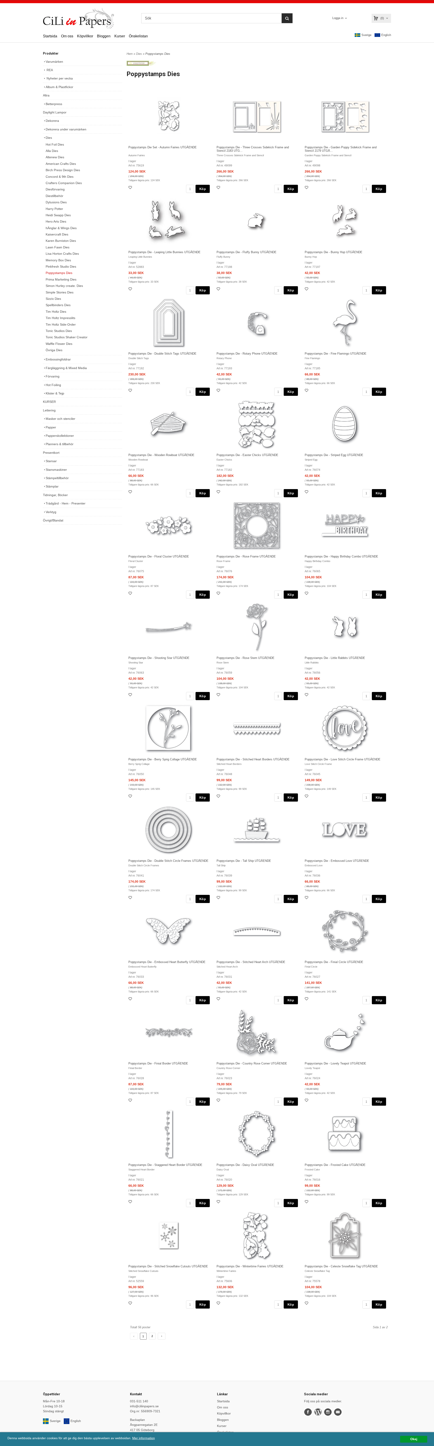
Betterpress (54, 104)
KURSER (49, 402)
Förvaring (52, 376)
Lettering (49, 410)
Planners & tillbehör (59, 444)
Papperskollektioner (60, 435)
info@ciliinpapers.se (144, 1406)
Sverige (366, 35)
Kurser (119, 36)
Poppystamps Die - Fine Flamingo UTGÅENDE (335, 353)
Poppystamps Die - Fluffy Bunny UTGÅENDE (246, 252)
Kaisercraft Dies (57, 234)
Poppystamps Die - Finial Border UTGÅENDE (158, 1063)
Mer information (143, 1438)
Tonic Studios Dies (59, 331)
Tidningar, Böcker (55, 495)
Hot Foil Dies (55, 144)
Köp (202, 189)
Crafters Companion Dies (64, 183)
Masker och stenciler (60, 418)
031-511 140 (139, 1401)
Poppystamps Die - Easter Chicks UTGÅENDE (247, 455)
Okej (413, 1439)
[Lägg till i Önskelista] (130, 188)
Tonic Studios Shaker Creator (66, 337)
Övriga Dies (54, 350)
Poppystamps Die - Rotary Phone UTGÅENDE (247, 353)
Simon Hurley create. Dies (64, 286)
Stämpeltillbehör (57, 478)
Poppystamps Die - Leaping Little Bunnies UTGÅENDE (164, 252)
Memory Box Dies (58, 260)
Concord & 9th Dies (59, 176)
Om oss (67, 36)
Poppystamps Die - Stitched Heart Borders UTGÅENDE (253, 759)
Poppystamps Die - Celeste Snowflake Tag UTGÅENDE (341, 1266)
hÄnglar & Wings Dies (61, 228)
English (386, 35)
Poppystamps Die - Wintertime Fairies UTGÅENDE (250, 1266)
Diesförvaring (55, 189)
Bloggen (104, 36)
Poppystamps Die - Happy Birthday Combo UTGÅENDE (341, 556)
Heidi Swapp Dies (58, 215)
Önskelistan (138, 36)
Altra (46, 95)
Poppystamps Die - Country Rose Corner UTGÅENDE (252, 1063)
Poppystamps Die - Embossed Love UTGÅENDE (337, 860)
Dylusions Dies (56, 202)
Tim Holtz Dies (56, 311)
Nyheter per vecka (59, 78)
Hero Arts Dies (56, 221)
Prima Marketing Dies (61, 279)
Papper (51, 427)
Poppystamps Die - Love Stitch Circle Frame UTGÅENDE (342, 759)
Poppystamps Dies (59, 273)
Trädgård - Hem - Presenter (65, 503)
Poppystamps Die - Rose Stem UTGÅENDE (245, 658)
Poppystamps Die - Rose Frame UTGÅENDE (246, 556)
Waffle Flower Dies (59, 344)
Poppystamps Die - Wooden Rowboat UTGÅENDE (161, 455)
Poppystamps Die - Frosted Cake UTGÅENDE (335, 1165)
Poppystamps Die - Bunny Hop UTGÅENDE (333, 252)
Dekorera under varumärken (66, 129)
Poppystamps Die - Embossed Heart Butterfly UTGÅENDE (166, 962)
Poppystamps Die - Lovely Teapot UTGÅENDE (335, 1063)
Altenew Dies (55, 157)
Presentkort (51, 452)
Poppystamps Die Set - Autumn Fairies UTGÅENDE (162, 147)
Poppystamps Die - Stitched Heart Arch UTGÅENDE (251, 962)
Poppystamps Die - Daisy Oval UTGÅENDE (245, 1165)
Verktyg (51, 512)
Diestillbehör (54, 196)
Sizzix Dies (53, 298)
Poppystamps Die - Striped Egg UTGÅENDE (334, 455)
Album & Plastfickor (59, 87)
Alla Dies (52, 151)
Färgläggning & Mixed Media (66, 368)
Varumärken (54, 61)
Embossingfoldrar (58, 359)
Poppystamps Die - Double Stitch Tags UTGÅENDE (162, 353)
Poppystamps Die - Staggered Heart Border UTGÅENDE (165, 1165)
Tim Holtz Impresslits (60, 318)
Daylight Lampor (54, 112)
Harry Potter (54, 209)
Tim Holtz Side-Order (61, 324)
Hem (130, 53)
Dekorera (52, 121)
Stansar (51, 461)
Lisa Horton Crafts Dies (62, 253)
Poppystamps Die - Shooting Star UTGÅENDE (158, 658)
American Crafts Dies (61, 164)
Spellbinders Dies (58, 305)
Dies (49, 137)
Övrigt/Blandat (53, 520)
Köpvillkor (85, 36)
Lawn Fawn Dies (57, 247)
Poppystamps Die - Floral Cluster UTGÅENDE (158, 556)
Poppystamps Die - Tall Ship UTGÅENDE (244, 860)
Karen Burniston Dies (61, 241)
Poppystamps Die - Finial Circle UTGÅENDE (334, 962)
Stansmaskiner (56, 469)
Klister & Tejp (55, 393)
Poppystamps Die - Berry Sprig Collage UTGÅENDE (162, 759)
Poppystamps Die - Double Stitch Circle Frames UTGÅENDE (168, 860)
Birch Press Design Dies (63, 170)
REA (49, 70)
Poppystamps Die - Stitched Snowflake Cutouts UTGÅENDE (168, 1266)
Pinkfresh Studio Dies (61, 266)
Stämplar (52, 486)
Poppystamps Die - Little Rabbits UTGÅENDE (335, 658)
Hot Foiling (53, 385)
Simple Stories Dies (59, 292)
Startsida (50, 36)
